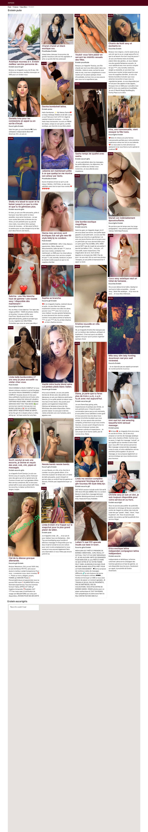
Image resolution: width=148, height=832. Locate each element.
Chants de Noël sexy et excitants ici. (120, 44)
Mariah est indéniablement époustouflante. (122, 219)
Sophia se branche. (51, 298)
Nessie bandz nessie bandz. (56, 464)
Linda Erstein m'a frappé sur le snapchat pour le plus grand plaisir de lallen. (57, 527)
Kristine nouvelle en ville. (87, 324)
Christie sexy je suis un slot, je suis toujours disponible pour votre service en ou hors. (124, 497)
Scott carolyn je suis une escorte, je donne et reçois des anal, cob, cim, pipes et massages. (22, 464)
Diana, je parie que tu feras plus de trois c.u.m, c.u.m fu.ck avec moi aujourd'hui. (88, 396)
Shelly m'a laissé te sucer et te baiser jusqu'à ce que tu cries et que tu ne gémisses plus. (24, 204)
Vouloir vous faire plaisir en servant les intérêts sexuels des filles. (89, 57)
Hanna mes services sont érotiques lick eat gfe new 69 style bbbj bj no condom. (56, 235)
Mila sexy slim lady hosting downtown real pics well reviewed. (122, 358)
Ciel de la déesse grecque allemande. (22, 559)
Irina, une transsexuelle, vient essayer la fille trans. (123, 130)
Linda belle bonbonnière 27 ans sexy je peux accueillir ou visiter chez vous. (23, 379)
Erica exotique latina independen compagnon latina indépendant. (124, 551)
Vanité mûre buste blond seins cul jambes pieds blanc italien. (57, 385)
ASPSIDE (11, 3)
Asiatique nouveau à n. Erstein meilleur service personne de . (24, 62)
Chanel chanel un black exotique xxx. (53, 47)
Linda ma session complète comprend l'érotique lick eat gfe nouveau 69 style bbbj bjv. (90, 481)
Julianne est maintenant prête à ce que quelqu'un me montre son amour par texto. (57, 173)
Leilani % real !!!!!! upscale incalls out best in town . (88, 543)
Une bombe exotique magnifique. (85, 223)
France (15, 7)
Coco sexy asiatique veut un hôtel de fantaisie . (123, 279)
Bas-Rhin (23, 7)
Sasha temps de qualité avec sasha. (89, 154)
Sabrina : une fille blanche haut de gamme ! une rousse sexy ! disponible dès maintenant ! (23, 300)
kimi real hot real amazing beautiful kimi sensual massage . (121, 423)
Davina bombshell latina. (54, 106)
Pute (9, 7)
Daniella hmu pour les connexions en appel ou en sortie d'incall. (22, 121)
